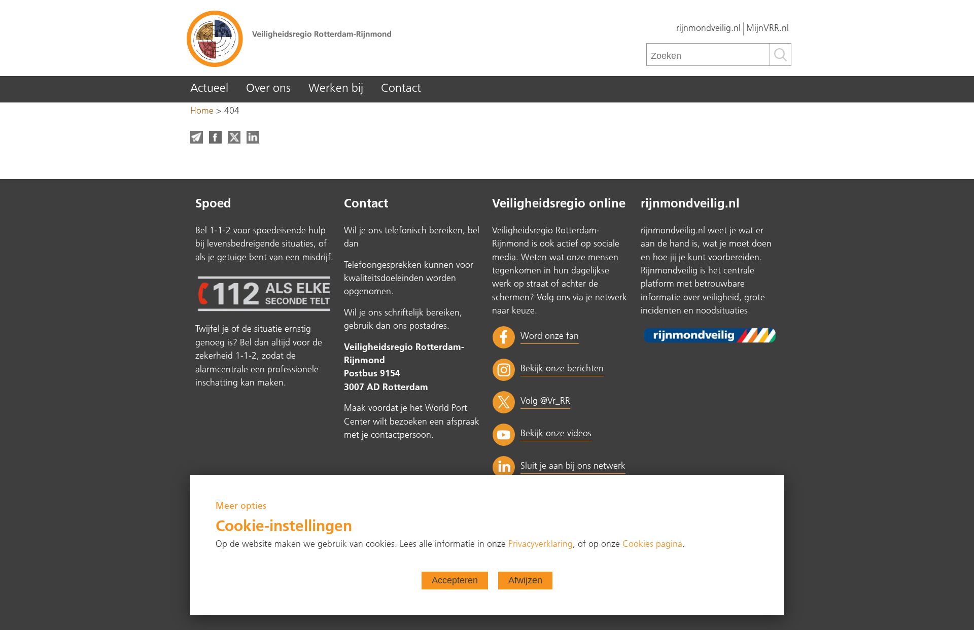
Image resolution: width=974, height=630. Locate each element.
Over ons (268, 89)
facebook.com (215, 137)
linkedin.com (253, 137)
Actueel (209, 89)
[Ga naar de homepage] (335, 38)
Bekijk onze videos (556, 434)
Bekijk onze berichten (562, 369)
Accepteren (455, 580)
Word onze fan (549, 336)
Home (202, 111)
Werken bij (335, 89)
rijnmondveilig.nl (708, 28)
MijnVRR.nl (767, 28)
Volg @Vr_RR (545, 401)
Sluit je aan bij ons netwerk (572, 466)
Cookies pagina (652, 544)
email (196, 137)
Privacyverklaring (540, 544)
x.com (234, 137)
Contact (401, 89)
